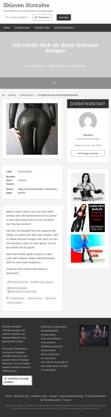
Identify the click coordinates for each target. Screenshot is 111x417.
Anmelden (64, 17)
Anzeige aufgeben (18, 17)
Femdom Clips (42, 27)
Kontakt (53, 396)
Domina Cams (22, 27)
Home (7, 27)
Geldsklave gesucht (51, 346)
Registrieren (43, 17)
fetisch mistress (15, 303)
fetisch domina (17, 298)
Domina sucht (37, 65)
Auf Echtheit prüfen (50, 400)
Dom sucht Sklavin (51, 338)
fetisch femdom (35, 298)
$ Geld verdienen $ (64, 27)
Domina (88, 135)
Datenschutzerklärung (71, 396)
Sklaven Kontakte (26, 5)
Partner (67, 400)
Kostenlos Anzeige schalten (16, 380)
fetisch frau (51, 298)
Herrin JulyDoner (50, 354)
